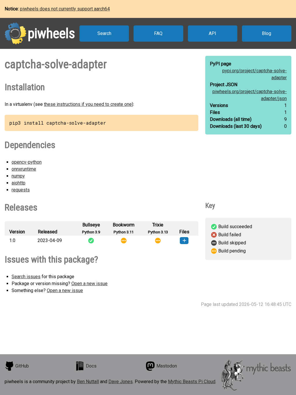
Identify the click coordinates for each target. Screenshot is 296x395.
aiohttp (18, 183)
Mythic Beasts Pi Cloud (191, 381)
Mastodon (166, 366)
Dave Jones (120, 381)
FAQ (158, 33)
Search (104, 33)
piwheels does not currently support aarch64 (65, 9)
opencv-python (27, 162)
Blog (266, 33)
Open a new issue (89, 283)
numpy (18, 176)
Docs (91, 366)
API (212, 33)
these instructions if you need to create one (88, 104)
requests (21, 190)
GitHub (22, 366)
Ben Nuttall (88, 381)
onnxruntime (24, 169)
